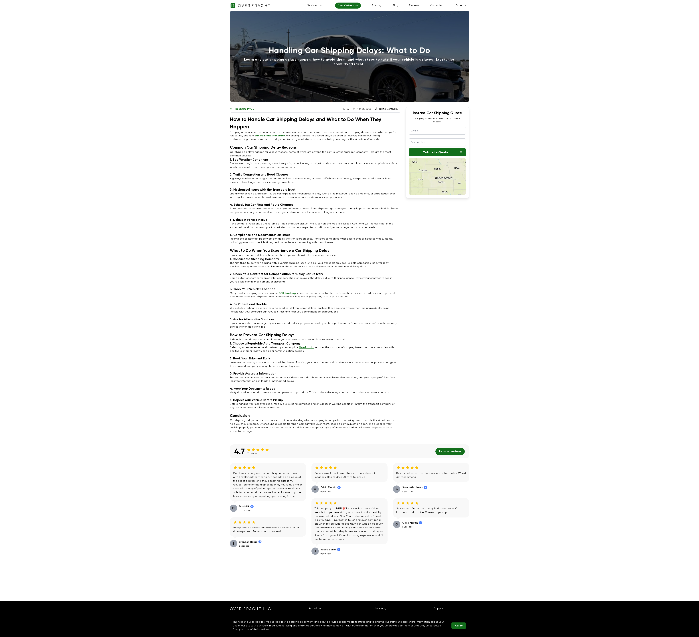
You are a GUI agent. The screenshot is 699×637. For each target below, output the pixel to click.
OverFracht (306, 347)
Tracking (377, 5)
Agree (459, 625)
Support (439, 608)
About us (315, 608)
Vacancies (436, 5)
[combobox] (437, 131)
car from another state (270, 135)
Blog (395, 5)
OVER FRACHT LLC (250, 609)
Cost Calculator (347, 5)
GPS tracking (287, 293)
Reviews (414, 5)
